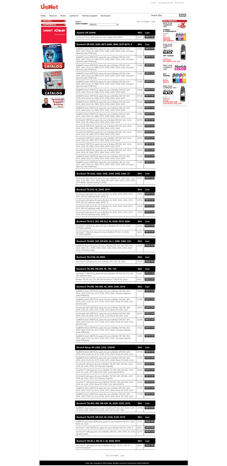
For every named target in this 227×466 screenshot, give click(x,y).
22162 (139, 178)
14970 (139, 308)
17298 (139, 408)
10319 (139, 226)
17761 (139, 422)
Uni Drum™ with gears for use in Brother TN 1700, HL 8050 (101, 262)
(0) (171, 3)
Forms (63, 16)
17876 (139, 194)
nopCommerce (143, 463)
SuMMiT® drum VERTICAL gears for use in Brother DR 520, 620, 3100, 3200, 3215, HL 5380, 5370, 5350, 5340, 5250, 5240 (103, 91)
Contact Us (74, 16)
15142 (139, 364)
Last (153, 22)
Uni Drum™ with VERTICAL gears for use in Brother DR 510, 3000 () (104, 428)
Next (147, 22)
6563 (139, 279)
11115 (139, 232)
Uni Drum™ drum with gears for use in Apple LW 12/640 (99, 37)
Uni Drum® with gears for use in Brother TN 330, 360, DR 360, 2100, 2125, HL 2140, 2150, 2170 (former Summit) (104, 365)
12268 (139, 299)
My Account (105, 16)
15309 (139, 262)
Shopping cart (164, 3)
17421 (139, 291)
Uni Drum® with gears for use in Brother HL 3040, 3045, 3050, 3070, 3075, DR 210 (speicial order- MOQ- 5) (104, 195)
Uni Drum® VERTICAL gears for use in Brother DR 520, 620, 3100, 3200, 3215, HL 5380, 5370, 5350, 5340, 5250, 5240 (104, 121)
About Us (53, 16)
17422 (139, 49)
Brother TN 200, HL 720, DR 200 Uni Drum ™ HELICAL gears (102, 279)
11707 (139, 432)
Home (43, 16)
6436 (139, 37)
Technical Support (89, 16)
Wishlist (178, 3)
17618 (139, 90)
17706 (139, 352)
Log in (153, 3)
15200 (139, 120)
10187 (139, 273)
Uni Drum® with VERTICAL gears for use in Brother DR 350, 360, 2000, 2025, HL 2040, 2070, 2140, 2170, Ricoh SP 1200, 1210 (103, 309)
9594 (139, 446)
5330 (139, 428)
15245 (139, 370)
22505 (139, 246)
